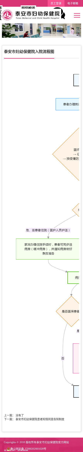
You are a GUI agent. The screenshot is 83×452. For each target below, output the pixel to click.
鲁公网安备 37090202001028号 (28, 448)
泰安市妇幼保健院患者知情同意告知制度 (40, 419)
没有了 (20, 415)
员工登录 (56, 3)
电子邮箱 (72, 3)
